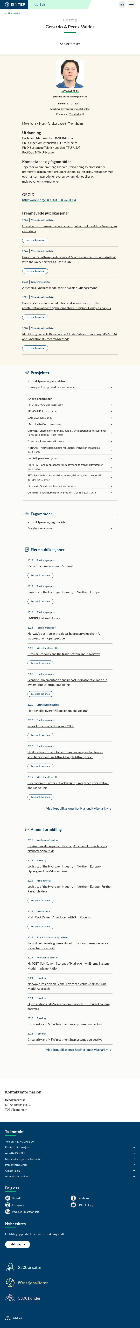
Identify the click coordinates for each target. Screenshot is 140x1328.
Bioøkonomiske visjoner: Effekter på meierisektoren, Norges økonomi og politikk (67, 848)
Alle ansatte (14, 13)
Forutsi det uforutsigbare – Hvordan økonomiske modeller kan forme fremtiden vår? (68, 945)
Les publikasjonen (35, 240)
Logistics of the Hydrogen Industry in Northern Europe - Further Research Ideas (69, 889)
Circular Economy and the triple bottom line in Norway (63, 654)
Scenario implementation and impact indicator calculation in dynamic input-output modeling (67, 682)
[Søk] (36, 4)
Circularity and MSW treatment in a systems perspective (64, 1024)
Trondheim (75, 114)
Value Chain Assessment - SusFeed (50, 566)
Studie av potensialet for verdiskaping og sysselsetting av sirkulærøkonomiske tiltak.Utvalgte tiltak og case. (65, 754)
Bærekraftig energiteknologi (75, 108)
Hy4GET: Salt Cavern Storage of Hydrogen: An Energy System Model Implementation (68, 966)
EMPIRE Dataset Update (43, 618)
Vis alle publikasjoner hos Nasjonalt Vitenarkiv (77, 808)
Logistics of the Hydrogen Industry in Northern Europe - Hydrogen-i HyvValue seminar (64, 868)
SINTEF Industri (73, 103)
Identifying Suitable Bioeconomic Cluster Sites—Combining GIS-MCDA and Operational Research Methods (69, 336)
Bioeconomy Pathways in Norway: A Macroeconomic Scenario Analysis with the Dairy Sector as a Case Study (69, 259)
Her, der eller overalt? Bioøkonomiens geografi (57, 710)
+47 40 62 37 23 (70, 91)
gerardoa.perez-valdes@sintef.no (70, 96)
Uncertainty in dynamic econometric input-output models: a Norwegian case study (69, 228)
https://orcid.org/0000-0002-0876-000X (49, 200)
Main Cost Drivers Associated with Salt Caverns (59, 917)
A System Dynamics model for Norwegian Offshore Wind (59, 288)
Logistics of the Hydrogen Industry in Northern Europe (63, 592)
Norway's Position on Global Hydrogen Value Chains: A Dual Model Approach (67, 986)
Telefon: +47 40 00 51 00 (19, 1141)
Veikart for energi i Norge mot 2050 (50, 726)
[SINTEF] (14, 4)
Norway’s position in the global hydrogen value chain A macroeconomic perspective (63, 636)
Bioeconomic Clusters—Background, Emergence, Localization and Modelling (68, 785)
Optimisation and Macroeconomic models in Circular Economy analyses (68, 1006)
